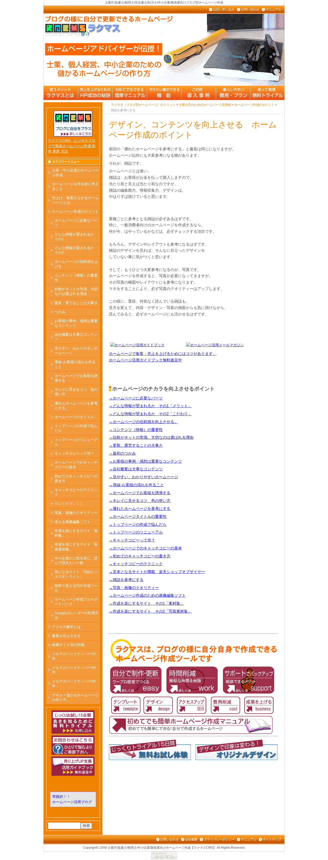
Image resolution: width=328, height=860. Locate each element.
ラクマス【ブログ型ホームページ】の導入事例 (198, 93)
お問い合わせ (250, 9)
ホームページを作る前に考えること (75, 186)
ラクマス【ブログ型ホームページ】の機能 (164, 93)
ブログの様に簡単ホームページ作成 (129, 93)
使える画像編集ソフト (72, 522)
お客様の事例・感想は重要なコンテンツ (76, 323)
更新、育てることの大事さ (76, 303)
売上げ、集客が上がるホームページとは (75, 200)
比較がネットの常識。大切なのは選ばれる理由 (76, 291)
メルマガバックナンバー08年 (74, 683)
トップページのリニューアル (76, 442)
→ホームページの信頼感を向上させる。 (143, 421)
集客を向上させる (66, 636)
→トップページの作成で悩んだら (138, 524)
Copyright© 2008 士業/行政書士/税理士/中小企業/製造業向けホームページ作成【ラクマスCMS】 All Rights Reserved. (164, 847)
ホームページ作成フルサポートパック (76, 601)
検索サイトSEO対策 (68, 645)
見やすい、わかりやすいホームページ (76, 350)
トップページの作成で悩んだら (76, 428)
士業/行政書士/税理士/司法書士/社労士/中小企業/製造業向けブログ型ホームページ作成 (164, 2)
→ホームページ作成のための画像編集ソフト (147, 595)
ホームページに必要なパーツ (76, 222)
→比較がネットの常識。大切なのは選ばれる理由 (151, 437)
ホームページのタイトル (74, 417)
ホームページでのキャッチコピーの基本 (76, 464)
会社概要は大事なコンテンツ (76, 336)
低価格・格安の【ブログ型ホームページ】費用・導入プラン (232, 93)
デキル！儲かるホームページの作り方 (75, 697)
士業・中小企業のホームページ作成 (75, 172)
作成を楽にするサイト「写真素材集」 (76, 546)
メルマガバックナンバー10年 (74, 656)
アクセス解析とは (66, 627)
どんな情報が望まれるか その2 (76, 250)
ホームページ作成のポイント (75, 211)
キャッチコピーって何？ (74, 453)
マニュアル (273, 9)
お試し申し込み (223, 9)
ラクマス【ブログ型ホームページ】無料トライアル (267, 93)
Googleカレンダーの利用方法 (77, 615)
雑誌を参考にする (69, 503)
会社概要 (191, 839)
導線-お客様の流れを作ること (75, 364)
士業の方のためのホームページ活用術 (95, 93)
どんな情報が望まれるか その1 (76, 236)
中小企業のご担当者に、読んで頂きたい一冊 (76, 560)
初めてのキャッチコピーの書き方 (76, 478)
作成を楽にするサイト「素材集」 (76, 533)
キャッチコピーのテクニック (76, 492)
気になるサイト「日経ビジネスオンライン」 (76, 574)
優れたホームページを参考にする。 (76, 405)
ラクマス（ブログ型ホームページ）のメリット (61, 93)
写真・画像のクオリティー (76, 513)
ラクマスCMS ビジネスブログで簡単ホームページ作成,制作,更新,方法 (72, 145)
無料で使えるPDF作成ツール (76, 588)
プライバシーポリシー (219, 839)
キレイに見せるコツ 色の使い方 (76, 391)
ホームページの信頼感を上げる (76, 263)
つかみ (60, 312)
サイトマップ (272, 839)
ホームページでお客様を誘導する (76, 378)
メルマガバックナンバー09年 (74, 670)
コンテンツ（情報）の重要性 (76, 277)
